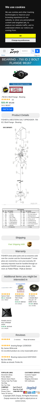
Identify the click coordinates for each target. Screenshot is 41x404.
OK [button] (20, 36)
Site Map (4, 383)
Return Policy (29, 377)
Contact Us (4, 389)
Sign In (37, 55)
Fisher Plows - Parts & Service (20, 269)
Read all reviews (29, 339)
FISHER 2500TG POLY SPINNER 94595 (6, 322)
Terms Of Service (6, 393)
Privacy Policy (5, 391)
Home (3, 55)
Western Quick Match (8, 379)
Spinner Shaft (5, 296)
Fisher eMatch (5, 377)
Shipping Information (31, 379)
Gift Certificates (30, 381)
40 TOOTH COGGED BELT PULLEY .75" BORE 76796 (33, 299)
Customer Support (30, 375)
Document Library (6, 375)
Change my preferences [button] (21, 40)
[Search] (33, 51)
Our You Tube (5, 385)
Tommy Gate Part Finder (9, 381)
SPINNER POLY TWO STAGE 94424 (20, 298)
